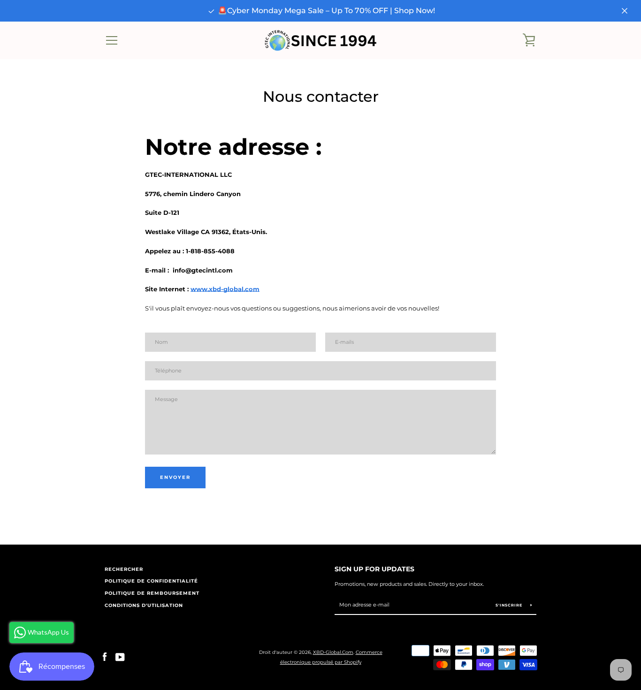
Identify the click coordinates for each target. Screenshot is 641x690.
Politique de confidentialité (151, 581)
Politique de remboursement (152, 593)
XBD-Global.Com (333, 652)
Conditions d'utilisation (144, 605)
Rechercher (124, 569)
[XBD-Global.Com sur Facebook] (104, 656)
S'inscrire (510, 605)
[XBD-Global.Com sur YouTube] (120, 656)
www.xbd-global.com (225, 289)
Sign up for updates (374, 569)
